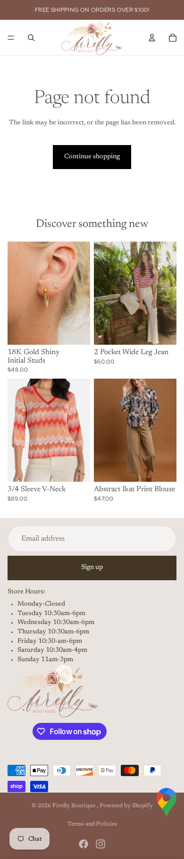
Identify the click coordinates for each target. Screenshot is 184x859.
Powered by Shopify (126, 806)
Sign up (92, 567)
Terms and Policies (92, 824)
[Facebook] (83, 844)
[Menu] (11, 38)
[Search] (31, 37)
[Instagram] (100, 844)
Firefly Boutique (74, 806)
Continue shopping (92, 157)
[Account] (152, 37)
